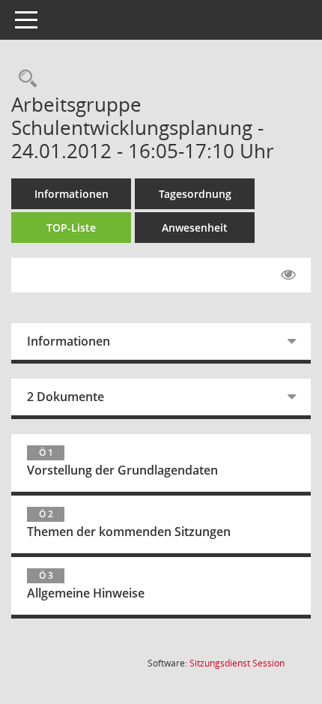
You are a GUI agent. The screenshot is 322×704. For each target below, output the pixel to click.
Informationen (71, 194)
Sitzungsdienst (237, 663)
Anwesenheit (195, 227)
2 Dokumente (65, 396)
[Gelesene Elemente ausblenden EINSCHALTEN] (288, 275)
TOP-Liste (71, 227)
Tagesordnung (195, 194)
